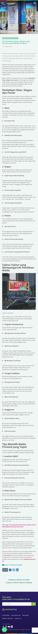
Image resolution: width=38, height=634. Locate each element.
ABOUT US (18, 618)
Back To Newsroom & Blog (13, 565)
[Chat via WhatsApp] (4, 629)
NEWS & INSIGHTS (7, 618)
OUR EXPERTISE (16, 615)
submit (33, 604)
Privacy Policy (6, 624)
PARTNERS (25, 615)
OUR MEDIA (5, 615)
